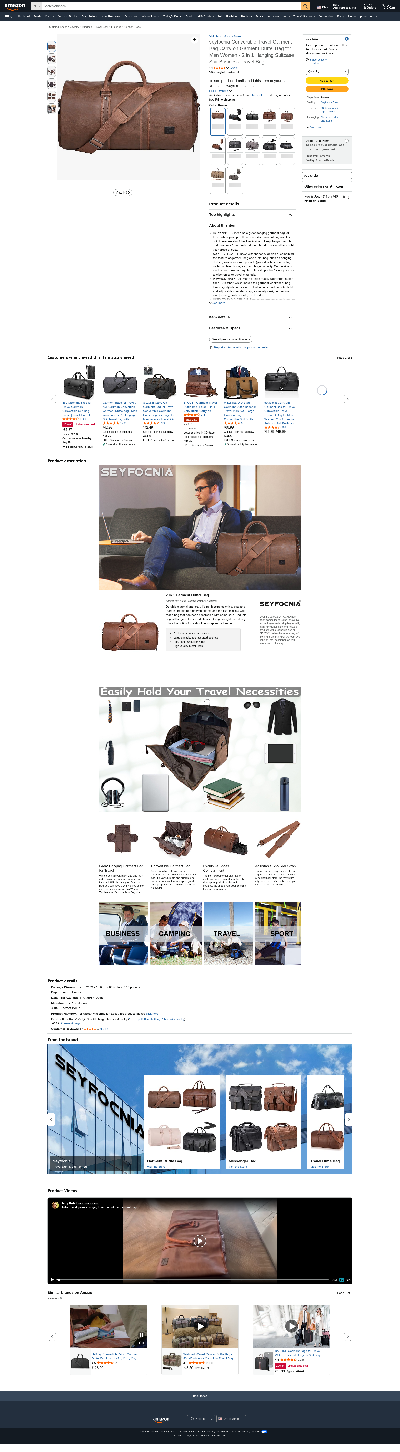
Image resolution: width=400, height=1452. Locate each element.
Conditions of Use (148, 1431)
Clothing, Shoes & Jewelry (64, 27)
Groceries (131, 16)
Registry (246, 16)
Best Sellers (89, 16)
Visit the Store (156, 1166)
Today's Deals (172, 16)
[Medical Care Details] (53, 16)
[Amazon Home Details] (289, 16)
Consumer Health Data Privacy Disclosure (204, 1431)
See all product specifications (231, 339)
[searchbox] (171, 6)
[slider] (192, 1279)
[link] (79, 408)
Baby (340, 16)
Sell (219, 16)
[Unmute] (348, 1280)
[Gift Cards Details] (213, 16)
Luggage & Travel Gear (95, 27)
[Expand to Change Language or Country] (327, 7)
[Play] (51, 1280)
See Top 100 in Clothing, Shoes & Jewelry (156, 1019)
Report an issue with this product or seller (241, 347)
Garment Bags (132, 27)
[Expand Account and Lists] (358, 8)
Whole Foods (150, 16)
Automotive (325, 16)
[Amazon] (15, 6)
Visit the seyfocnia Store (225, 36)
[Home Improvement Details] (376, 16)
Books (190, 16)
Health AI (24, 16)
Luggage (116, 27)
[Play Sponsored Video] (200, 1326)
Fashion (231, 16)
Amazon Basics (67, 16)
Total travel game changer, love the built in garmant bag (99, 1207)
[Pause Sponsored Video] (141, 1335)
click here (152, 1013)
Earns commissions (87, 1203)
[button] (9, 16)
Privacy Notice (169, 1431)
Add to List (311, 175)
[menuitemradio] (341, 1280)
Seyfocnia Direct (330, 102)
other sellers (258, 95)
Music (260, 16)
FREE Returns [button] (219, 90)
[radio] (52, 46)
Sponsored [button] (53, 1298)
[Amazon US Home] (161, 1420)
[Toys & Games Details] (314, 16)
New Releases (110, 16)
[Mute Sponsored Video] (141, 1343)
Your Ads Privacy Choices (245, 1431)
